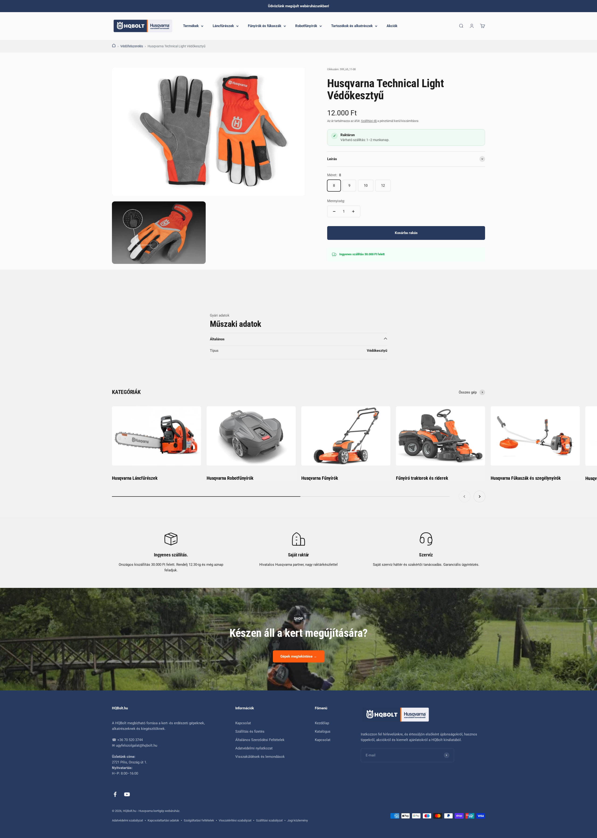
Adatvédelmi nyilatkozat (254, 748)
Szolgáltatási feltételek (199, 820)
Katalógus (322, 731)
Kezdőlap (322, 723)
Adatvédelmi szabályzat (127, 820)
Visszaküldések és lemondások (260, 757)
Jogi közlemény (297, 820)
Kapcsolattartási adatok (163, 820)
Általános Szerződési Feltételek (260, 740)
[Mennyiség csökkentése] (334, 211)
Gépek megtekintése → (298, 656)
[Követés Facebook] (115, 794)
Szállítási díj (369, 121)
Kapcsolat (243, 723)
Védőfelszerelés (131, 46)
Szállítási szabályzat (269, 820)
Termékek (191, 26)
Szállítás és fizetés (249, 731)
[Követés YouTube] (127, 794)
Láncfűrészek (223, 26)
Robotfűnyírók (306, 26)
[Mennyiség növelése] (353, 211)
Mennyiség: (336, 201)
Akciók (392, 26)
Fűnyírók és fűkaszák (264, 26)
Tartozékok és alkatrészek (352, 26)
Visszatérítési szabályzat (235, 820)
